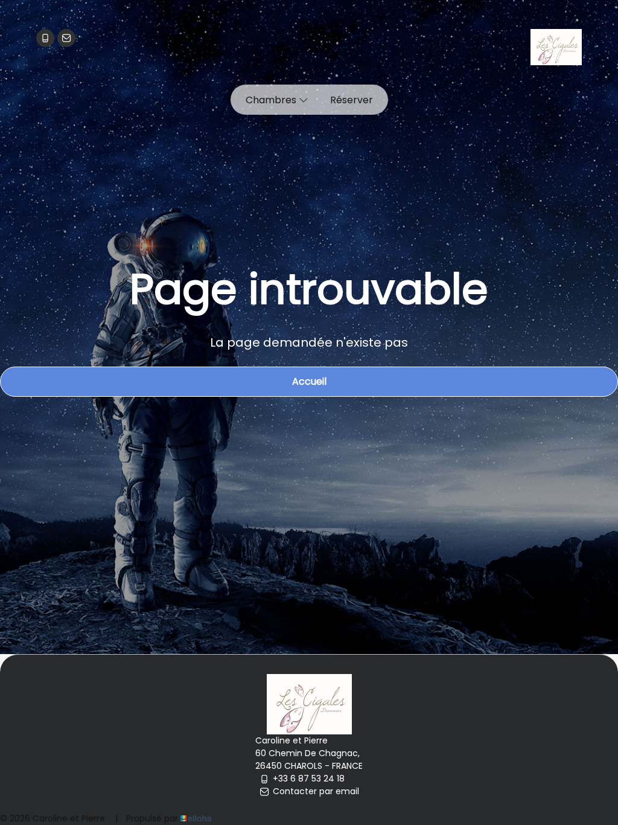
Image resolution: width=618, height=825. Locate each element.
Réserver (351, 100)
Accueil (309, 381)
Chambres (272, 100)
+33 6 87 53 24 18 (309, 778)
